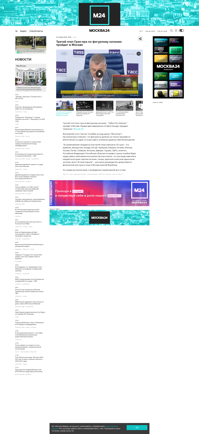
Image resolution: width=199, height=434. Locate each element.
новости (65, 174)
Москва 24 (99, 30)
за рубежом (35, 159)
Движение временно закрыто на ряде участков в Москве (29, 165)
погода (28, 159)
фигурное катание (80, 174)
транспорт (18, 112)
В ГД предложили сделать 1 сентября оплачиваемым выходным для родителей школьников (28, 335)
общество (18, 226)
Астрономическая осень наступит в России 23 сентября (28, 223)
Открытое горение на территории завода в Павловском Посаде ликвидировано (28, 144)
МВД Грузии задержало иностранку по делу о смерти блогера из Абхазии (29, 303)
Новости (23, 60)
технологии (25, 273)
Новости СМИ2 (55, 209)
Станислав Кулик (92, 174)
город (25, 112)
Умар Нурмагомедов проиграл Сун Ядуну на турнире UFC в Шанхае (30, 313)
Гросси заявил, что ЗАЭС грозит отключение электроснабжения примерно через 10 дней (27, 189)
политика (18, 216)
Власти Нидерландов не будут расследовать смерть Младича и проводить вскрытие (27, 234)
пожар (28, 148)
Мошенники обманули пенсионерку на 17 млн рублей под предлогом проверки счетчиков (29, 132)
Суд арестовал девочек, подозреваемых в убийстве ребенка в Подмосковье (30, 200)
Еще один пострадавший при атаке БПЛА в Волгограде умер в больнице (28, 371)
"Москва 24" (78, 129)
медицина (18, 249)
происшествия (20, 136)
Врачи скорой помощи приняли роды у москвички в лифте (29, 245)
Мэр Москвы (21, 66)
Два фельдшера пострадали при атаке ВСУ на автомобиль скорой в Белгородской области (29, 177)
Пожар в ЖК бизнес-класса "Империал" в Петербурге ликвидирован (29, 323)
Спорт (75, 37)
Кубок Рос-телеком (105, 174)
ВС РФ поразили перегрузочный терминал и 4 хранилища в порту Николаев (27, 212)
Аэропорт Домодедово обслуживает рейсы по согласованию (28, 108)
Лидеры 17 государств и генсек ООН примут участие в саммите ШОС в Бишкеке (28, 257)
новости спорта (117, 174)
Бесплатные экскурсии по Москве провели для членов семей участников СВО (29, 292)
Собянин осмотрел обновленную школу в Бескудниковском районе (28, 89)
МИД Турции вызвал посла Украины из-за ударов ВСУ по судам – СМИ (29, 280)
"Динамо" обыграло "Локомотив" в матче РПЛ (28, 98)
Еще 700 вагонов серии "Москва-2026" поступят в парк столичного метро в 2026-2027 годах (29, 359)
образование (25, 352)
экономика (18, 261)
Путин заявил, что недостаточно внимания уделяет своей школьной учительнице (28, 347)
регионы (28, 181)
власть (17, 352)
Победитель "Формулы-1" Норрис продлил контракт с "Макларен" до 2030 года (30, 119)
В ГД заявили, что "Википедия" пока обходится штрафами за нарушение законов (28, 269)
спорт (17, 101)
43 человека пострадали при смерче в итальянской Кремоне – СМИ (29, 155)
